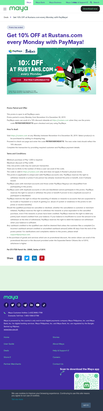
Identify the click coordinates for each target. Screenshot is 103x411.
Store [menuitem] (6, 357)
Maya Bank (40, 2)
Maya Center (71, 2)
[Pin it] (41, 258)
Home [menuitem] (6, 337)
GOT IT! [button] (86, 405)
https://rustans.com (31, 172)
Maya (29, 2)
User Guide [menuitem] (9, 344)
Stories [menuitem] (56, 337)
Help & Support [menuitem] (60, 350)
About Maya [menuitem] (58, 344)
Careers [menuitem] (56, 357)
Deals (6, 17)
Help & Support (79, 2)
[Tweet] (26, 258)
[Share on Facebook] (19, 258)
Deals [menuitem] (6, 350)
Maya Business (55, 2)
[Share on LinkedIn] (34, 258)
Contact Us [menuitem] (58, 364)
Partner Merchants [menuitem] (12, 364)
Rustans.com (65, 35)
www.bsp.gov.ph (11, 329)
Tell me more (17, 399)
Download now (90, 8)
